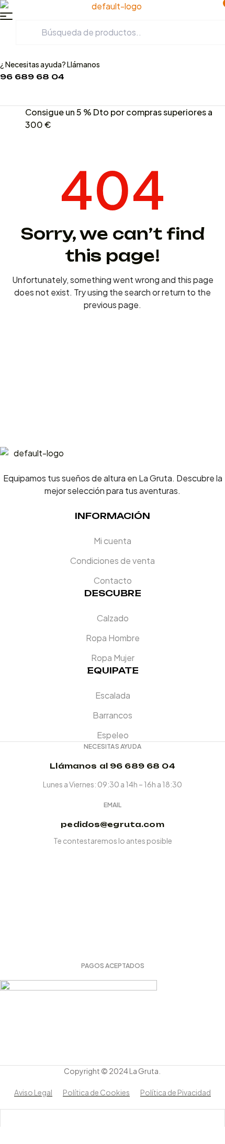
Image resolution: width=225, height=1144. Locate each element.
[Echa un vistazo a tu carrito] (20, 98)
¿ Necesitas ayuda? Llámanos (50, 64)
